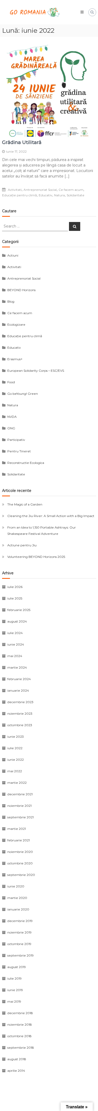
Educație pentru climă (19, 195)
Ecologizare (16, 324)
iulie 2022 (14, 748)
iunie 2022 (15, 760)
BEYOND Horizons (21, 290)
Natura (59, 195)
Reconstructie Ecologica (25, 463)
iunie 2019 (15, 990)
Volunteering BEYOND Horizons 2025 (36, 557)
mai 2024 (14, 656)
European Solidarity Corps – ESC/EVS (35, 371)
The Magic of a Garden (24, 504)
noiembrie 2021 (19, 806)
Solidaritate (75, 195)
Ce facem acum (71, 190)
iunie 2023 (15, 736)
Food (11, 382)
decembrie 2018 (20, 1013)
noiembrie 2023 (19, 713)
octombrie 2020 (20, 863)
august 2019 (16, 967)
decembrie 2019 (20, 921)
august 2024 (17, 621)
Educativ (45, 195)
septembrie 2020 (21, 875)
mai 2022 (14, 771)
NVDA (12, 417)
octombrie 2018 (19, 1036)
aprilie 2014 (16, 1071)
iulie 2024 (15, 633)
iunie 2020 (15, 886)
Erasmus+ (14, 359)
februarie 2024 (19, 679)
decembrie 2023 (20, 702)
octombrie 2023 (19, 725)
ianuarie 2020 (18, 909)
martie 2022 (17, 783)
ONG (11, 428)
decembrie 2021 (20, 794)
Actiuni (12, 255)
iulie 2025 (14, 598)
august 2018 (16, 1059)
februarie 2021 (18, 840)
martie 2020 (17, 898)
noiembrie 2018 (19, 1024)
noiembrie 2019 (19, 932)
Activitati (15, 190)
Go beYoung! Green (22, 394)
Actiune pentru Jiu (22, 545)
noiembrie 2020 (20, 852)
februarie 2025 (18, 610)
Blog (10, 301)
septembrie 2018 (20, 1047)
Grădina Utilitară (22, 142)
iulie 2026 (14, 587)
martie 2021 (16, 829)
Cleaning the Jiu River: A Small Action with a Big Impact (50, 516)
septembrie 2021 (20, 817)
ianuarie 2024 (18, 690)
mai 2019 (14, 1001)
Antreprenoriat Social (40, 190)
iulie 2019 (14, 978)
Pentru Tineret (19, 451)
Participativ (16, 440)
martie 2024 (17, 667)
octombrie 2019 (19, 944)
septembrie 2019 (20, 955)
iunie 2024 (15, 644)
